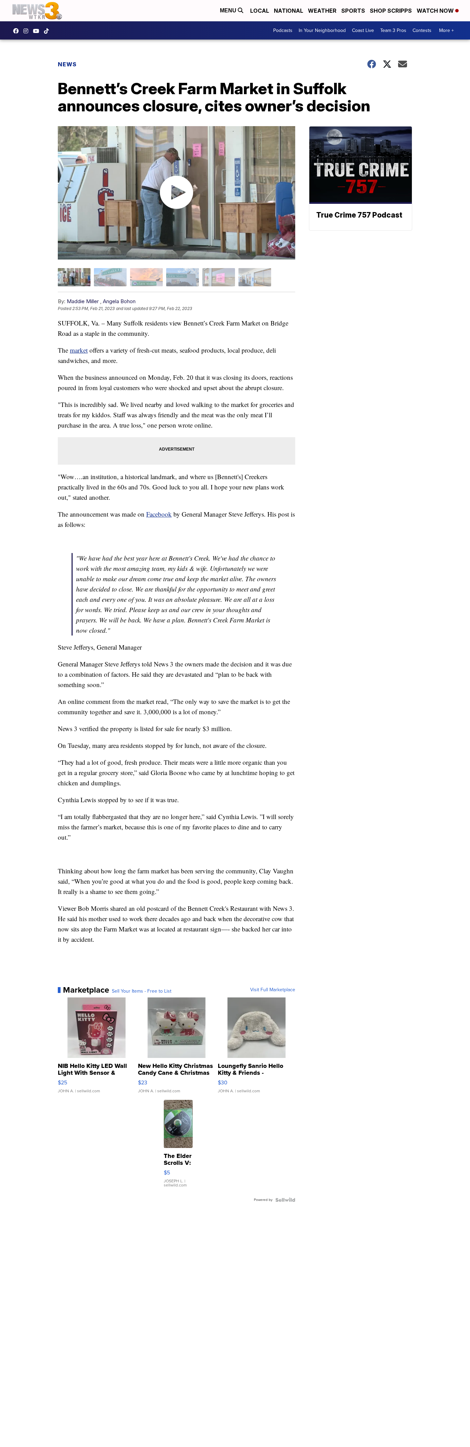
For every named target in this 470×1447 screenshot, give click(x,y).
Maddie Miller (83, 301)
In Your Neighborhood (322, 30)
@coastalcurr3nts (48, 31)
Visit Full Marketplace (272, 989)
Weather (322, 10)
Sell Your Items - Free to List (141, 991)
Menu (229, 10)
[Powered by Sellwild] (285, 1199)
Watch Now (436, 10)
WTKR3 (17, 31)
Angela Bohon (119, 301)
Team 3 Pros (393, 30)
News (67, 64)
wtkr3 (27, 31)
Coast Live (363, 30)
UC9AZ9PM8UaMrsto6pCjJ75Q (38, 31)
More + (446, 30)
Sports (353, 10)
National (288, 10)
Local (259, 10)
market (79, 350)
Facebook (159, 514)
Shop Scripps (391, 10)
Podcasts (282, 30)
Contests (422, 30)
